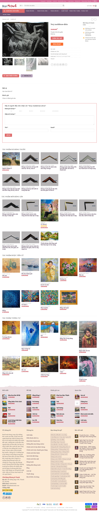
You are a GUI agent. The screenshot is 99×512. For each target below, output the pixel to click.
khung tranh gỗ (66, 459)
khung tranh (64, 454)
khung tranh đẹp (55, 464)
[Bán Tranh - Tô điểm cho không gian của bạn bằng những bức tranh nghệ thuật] (9, 5)
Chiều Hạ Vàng (45, 375)
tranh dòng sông (55, 471)
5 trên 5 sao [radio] (49, 111)
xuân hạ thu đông (55, 488)
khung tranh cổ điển (56, 459)
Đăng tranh (77, 1)
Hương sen (63, 279)
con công (64, 434)
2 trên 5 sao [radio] (16, 111)
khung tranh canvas (56, 456)
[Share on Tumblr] (66, 64)
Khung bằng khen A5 (64, 446)
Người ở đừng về (7, 168)
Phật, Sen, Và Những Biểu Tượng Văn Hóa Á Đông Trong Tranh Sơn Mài (87, 456)
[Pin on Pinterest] (60, 64)
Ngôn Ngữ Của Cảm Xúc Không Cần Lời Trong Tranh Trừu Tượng (86, 441)
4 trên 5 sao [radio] (36, 111)
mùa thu (53, 466)
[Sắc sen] (30, 361)
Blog (28, 468)
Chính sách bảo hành (33, 453)
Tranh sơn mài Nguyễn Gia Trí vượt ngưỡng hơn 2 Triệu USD (87, 469)
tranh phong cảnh (65, 476)
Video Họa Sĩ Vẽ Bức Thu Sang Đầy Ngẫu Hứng (86, 481)
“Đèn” (61, 372)
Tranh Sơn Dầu (30, 11)
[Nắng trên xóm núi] (11, 363)
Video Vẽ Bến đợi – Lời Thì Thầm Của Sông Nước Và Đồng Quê (87, 476)
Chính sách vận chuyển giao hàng (37, 450)
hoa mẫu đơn (54, 444)
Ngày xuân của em (84, 350)
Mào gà (70, 464)
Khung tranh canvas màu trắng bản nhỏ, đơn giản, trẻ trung (10, 247)
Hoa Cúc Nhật (60, 439)
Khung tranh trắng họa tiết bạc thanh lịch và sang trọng (87, 167)
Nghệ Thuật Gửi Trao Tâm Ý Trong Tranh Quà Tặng (87, 492)
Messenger (94, 506)
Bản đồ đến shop (62, 1)
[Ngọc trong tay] (30, 333)
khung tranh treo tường (57, 461)
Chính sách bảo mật (33, 459)
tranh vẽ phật (62, 485)
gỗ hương (53, 439)
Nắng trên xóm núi (7, 373)
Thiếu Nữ (13, 19)
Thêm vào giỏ (57, 38)
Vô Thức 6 (24, 304)
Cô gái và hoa (83, 379)
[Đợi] (49, 327)
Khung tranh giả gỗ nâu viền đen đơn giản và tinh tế (49, 189)
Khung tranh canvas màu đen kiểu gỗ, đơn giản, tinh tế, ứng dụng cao (30, 247)
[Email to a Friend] (57, 64)
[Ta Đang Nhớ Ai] (11, 327)
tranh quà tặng (54, 483)
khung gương (54, 449)
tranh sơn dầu (63, 483)
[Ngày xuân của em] (88, 334)
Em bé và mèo (45, 285)
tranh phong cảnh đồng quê (58, 478)
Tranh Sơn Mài (54, 11)
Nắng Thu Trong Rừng (66, 338)
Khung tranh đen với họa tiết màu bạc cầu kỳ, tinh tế (30, 167)
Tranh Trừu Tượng (74, 11)
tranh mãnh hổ (55, 473)
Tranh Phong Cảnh (42, 11)
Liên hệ (55, 1)
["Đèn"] (68, 362)
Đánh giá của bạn (10, 108)
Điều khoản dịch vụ (32, 438)
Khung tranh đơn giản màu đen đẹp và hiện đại (10, 214)
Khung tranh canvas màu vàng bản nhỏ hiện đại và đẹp (68, 214)
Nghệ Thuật (64, 11)
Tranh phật (54, 481)
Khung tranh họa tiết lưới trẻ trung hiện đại (30, 189)
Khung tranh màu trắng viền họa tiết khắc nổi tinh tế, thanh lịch (68, 168)
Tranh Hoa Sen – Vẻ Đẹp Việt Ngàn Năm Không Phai (87, 435)
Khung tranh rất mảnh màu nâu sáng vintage (49, 167)
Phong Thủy (84, 11)
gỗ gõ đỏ (68, 437)
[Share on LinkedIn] (63, 64)
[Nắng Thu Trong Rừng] (68, 328)
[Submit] (63, 5)
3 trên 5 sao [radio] (25, 111)
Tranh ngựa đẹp (55, 476)
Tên (6, 127)
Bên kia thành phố (27, 274)
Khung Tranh (6, 14)
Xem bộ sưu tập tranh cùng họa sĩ (59, 54)
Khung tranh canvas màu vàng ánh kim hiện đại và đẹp (30, 214)
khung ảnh (64, 464)
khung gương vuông (56, 451)
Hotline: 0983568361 (91, 509)
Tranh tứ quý (54, 485)
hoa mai (62, 442)
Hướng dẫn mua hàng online (35, 444)
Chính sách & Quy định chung (36, 447)
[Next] (45, 39)
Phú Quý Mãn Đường (62, 466)
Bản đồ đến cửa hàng (33, 477)
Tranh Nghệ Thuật (65, 56)
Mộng (4, 310)
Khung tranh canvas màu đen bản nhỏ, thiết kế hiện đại (87, 214)
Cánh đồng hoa (55, 437)
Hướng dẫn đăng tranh (33, 465)
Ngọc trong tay (26, 348)
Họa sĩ (65, 444)
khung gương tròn (64, 449)
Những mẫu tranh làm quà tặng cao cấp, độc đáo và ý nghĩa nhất (87, 463)
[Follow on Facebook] (3, 497)
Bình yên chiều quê (55, 434)
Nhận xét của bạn (10, 114)
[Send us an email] (95, 1)
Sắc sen (24, 370)
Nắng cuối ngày (64, 308)
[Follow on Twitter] (94, 1)
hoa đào (61, 444)
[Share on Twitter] (55, 64)
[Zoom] (4, 54)
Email (53, 127)
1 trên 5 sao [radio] (7, 111)
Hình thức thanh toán (33, 441)
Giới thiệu (49, 1)
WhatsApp (87, 506)
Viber (95, 504)
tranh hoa (63, 471)
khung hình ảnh (55, 454)
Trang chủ (43, 1)
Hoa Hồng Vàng (55, 442)
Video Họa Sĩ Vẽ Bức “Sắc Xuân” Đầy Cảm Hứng (87, 486)
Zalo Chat (88, 504)
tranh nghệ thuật (64, 473)
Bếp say (81, 275)
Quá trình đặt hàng (32, 456)
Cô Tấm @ (44, 224)
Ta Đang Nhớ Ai (6, 337)
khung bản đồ (54, 446)
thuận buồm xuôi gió (56, 468)
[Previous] (5, 39)
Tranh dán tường (67, 468)
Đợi (42, 335)
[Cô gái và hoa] (88, 366)
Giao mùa (62, 437)
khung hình (66, 451)
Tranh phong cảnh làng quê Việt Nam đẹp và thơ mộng (49, 244)
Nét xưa (4, 275)
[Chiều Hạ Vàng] (49, 364)
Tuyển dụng (70, 1)
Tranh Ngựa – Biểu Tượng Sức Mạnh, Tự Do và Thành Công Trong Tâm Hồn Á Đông (87, 449)
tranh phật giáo (62, 481)
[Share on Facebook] (52, 64)
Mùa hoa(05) (44, 308)
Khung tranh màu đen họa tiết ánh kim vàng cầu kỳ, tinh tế (11, 189)
